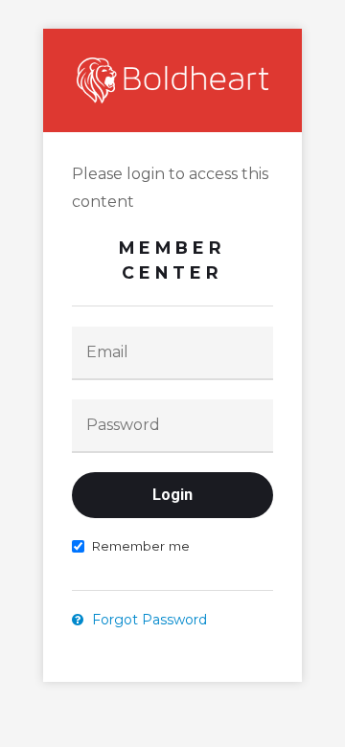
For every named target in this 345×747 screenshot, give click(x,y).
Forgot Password (147, 619)
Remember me (140, 546)
